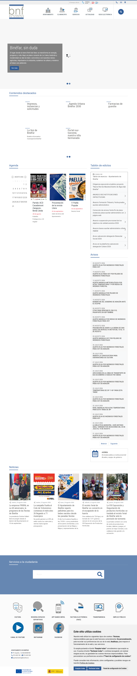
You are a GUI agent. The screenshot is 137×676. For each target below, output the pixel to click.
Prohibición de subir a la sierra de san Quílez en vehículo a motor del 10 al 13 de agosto (108, 330)
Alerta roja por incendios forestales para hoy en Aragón (108, 348)
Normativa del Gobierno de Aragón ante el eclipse (109, 303)
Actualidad (90, 14)
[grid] (19, 194)
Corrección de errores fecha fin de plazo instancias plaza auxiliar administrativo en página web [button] (108, 212)
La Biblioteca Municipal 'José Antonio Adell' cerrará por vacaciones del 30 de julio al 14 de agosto (109, 427)
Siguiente (114, 444)
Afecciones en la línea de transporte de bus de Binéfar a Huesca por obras (109, 374)
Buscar (121, 12)
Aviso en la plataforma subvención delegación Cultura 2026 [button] (105, 245)
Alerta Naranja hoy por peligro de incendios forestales (107, 339)
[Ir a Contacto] (121, 2)
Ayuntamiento (48, 14)
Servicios (76, 14)
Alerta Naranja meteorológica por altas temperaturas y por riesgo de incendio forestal (107, 284)
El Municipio (62, 14)
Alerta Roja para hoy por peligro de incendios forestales (108, 275)
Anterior (104, 444)
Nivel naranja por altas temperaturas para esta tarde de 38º (109, 409)
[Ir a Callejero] (125, 2)
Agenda (105, 452)
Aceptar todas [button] (80, 668)
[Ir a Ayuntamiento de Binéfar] (16, 11)
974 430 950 (27, 655)
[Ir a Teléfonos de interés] (117, 2)
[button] (12, 177)
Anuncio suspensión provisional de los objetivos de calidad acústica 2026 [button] (107, 222)
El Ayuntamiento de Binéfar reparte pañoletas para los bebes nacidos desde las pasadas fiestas (67, 510)
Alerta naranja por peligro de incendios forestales (105, 294)
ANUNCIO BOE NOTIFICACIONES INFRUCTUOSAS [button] (105, 196)
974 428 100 (16, 655)
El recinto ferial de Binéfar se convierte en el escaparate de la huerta (92, 509)
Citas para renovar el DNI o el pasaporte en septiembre (105, 311)
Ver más (14, 68)
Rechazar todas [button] (94, 668)
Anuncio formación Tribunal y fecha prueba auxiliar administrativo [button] (108, 203)
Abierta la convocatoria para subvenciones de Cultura (105, 356)
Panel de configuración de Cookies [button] (115, 668)
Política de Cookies (87, 663)
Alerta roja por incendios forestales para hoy (108, 266)
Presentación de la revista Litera (57, 205)
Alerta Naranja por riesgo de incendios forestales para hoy (109, 320)
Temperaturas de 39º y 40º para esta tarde (107, 391)
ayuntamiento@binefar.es (21, 658)
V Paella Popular (74, 204)
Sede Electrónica (105, 14)
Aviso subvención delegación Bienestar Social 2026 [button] (107, 237)
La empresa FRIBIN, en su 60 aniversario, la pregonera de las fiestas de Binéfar (19, 509)
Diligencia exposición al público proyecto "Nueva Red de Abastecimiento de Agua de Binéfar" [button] (109, 186)
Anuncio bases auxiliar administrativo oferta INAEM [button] (109, 229)
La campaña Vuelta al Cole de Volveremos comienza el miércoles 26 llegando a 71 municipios (43, 510)
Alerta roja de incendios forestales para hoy (108, 417)
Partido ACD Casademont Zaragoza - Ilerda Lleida (38, 206)
